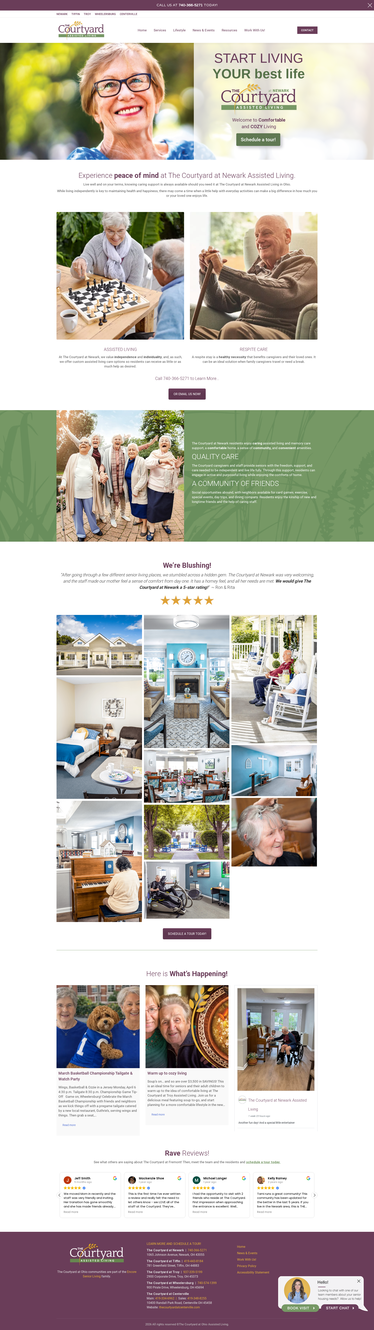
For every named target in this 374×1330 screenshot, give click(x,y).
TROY (87, 14)
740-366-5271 (176, 378)
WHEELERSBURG (105, 14)
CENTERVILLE (128, 14)
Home (241, 1247)
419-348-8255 (196, 1298)
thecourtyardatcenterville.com (179, 1307)
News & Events (247, 1253)
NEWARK (62, 14)
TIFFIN (75, 14)
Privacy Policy (246, 1266)
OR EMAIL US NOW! (187, 394)
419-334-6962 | (166, 1298)
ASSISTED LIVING (120, 349)
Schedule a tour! (258, 139)
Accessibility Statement (253, 1272)
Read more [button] (71, 1212)
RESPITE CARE (254, 349)
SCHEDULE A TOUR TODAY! (187, 934)
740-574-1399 (207, 1283)
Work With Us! (246, 1259)
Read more (69, 1125)
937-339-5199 (192, 1272)
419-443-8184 (193, 1261)
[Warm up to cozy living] (187, 1026)
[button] (314, 1195)
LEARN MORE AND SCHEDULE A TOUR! (174, 1244)
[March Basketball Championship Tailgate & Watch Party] (98, 1026)
